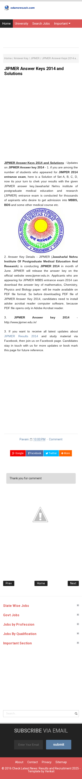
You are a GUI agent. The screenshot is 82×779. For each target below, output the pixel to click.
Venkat (49, 771)
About (19, 762)
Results (7, 32)
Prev (9, 583)
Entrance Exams (28, 32)
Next (73, 583)
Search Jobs (41, 23)
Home (6, 23)
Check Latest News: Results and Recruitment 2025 (45, 768)
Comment (55, 439)
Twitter (52, 453)
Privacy (47, 762)
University (21, 23)
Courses (8, 40)
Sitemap (61, 762)
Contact (32, 762)
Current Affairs (54, 32)
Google (19, 453)
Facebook (35, 453)
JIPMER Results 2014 (21, 336)
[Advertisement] (41, 119)
